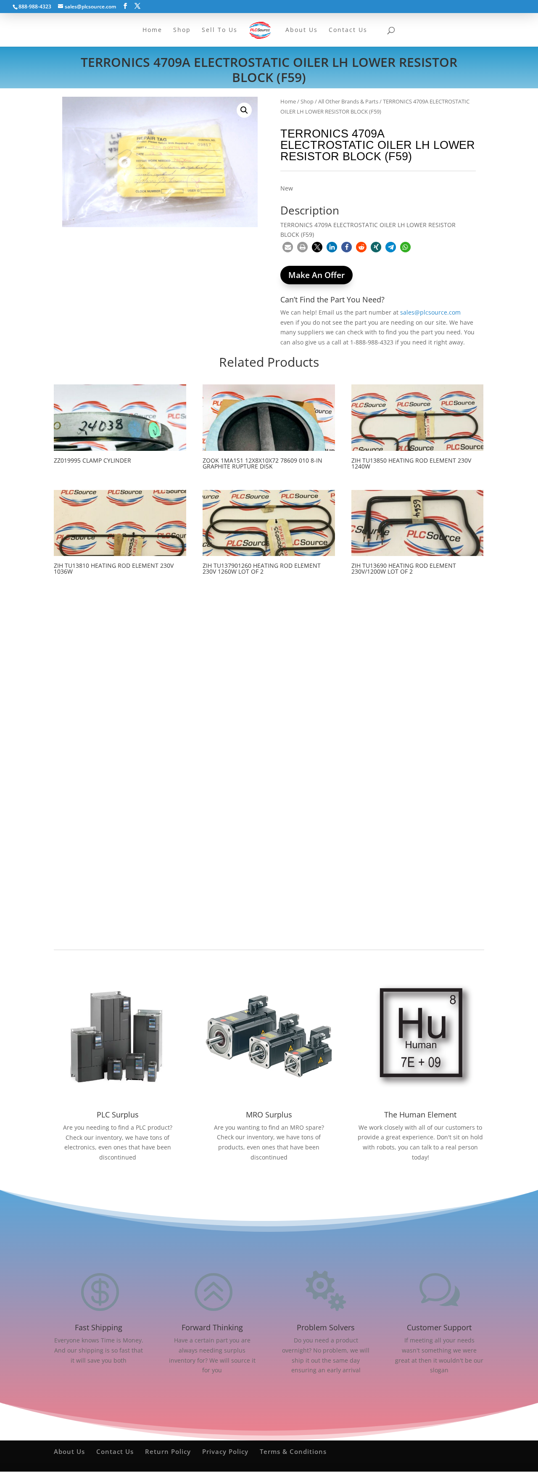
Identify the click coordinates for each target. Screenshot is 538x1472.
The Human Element (420, 1114)
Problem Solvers (326, 1327)
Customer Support (439, 1327)
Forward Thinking (212, 1327)
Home (288, 101)
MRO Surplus (269, 1114)
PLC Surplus (118, 1114)
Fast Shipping (98, 1327)
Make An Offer (316, 275)
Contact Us (115, 1451)
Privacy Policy (225, 1451)
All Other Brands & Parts (348, 101)
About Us (69, 1451)
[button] (244, 110)
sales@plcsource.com (430, 312)
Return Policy (168, 1451)
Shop (307, 101)
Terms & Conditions (293, 1451)
